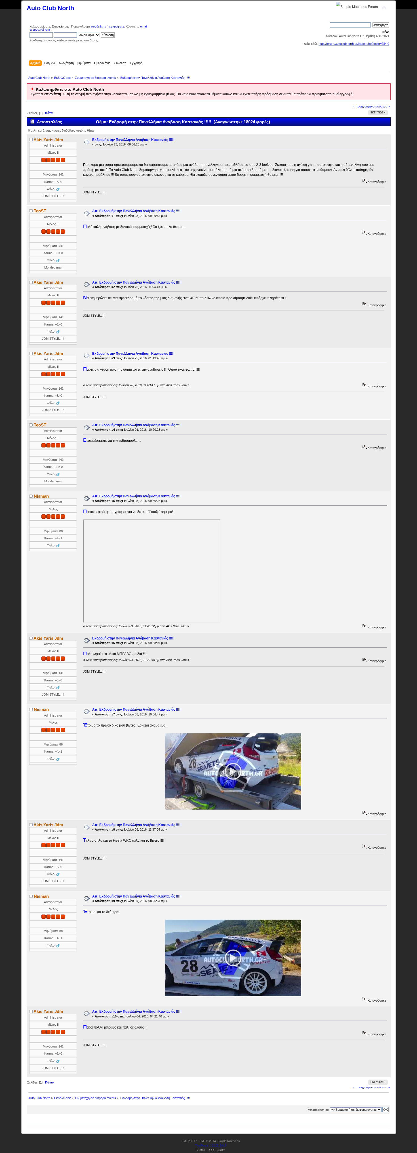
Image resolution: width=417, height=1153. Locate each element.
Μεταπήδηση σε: (318, 1109)
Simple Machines (229, 1141)
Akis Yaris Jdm (48, 139)
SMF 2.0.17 (189, 1141)
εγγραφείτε (116, 26)
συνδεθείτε (98, 26)
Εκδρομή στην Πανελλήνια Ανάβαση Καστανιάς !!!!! (133, 140)
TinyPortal (201, 1145)
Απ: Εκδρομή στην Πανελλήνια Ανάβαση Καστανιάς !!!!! (137, 211)
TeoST (40, 210)
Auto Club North (50, 8)
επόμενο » (382, 106)
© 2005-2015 (217, 1145)
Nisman (41, 496)
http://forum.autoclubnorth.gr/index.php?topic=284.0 (354, 43)
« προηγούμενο (363, 106)
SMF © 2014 (207, 1141)
